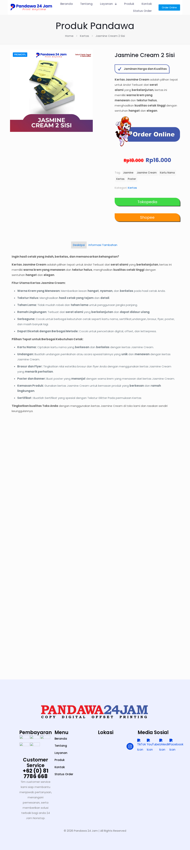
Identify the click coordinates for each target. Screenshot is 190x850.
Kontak (60, 767)
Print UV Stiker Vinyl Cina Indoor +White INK (115, 516)
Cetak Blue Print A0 (30, 497)
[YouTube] (153, 745)
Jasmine (128, 172)
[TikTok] (141, 745)
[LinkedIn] (164, 745)
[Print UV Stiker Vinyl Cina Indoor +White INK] (116, 461)
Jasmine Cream (147, 172)
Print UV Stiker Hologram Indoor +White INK (34, 634)
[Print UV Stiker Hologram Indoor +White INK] (31, 584)
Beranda (61, 739)
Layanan (61, 753)
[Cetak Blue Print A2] (73, 461)
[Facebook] (176, 745)
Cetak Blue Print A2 (72, 497)
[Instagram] (130, 747)
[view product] (45, 447)
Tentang (61, 746)
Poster (132, 179)
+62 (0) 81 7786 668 (35, 773)
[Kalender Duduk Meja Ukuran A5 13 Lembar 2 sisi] (158, 461)
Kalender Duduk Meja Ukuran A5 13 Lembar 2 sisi (159, 516)
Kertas (84, 36)
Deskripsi (79, 245)
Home (69, 36)
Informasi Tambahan (103, 245)
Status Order (64, 774)
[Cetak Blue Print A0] (31, 461)
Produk (60, 760)
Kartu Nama (167, 172)
